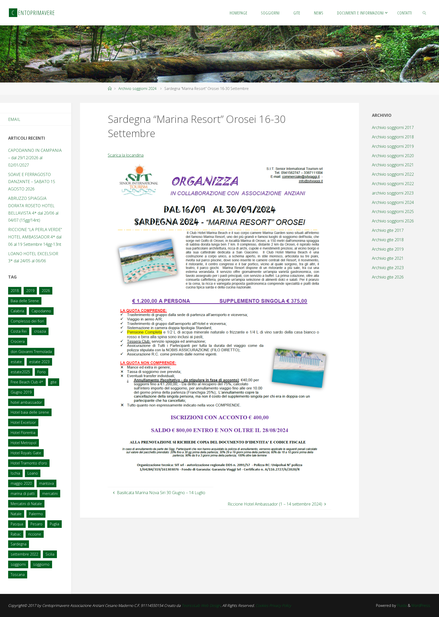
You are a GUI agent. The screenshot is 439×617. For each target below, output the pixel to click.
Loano (32, 473)
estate (16, 361)
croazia (40, 331)
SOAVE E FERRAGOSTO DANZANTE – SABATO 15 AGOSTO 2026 (31, 182)
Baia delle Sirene (25, 300)
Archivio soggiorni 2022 (393, 174)
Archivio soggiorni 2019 (393, 146)
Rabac (16, 534)
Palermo (36, 513)
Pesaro (36, 524)
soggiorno (41, 564)
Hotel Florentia (23, 432)
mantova (46, 483)
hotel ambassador (26, 402)
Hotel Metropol (23, 442)
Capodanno (41, 310)
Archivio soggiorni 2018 (393, 137)
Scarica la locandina (126, 155)
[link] (424, 12)
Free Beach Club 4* (27, 382)
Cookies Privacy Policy (273, 605)
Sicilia (49, 554)
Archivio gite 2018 (388, 239)
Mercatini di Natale (26, 503)
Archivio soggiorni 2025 (393, 211)
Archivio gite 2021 (388, 258)
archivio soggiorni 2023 (393, 193)
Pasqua (17, 524)
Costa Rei (19, 331)
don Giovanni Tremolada (31, 351)
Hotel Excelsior (23, 422)
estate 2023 (39, 361)
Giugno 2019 (21, 392)
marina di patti (23, 493)
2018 (15, 290)
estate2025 (20, 371)
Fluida (401, 605)
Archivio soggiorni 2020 (393, 155)
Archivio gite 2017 (388, 230)
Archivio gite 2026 (388, 277)
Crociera (18, 341)
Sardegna (18, 544)
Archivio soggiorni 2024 (137, 88)
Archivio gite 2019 (388, 249)
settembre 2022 (24, 554)
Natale (16, 513)
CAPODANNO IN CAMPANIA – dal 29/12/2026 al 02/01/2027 (35, 158)
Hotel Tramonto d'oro (29, 463)
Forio (41, 371)
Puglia (54, 524)
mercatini (50, 493)
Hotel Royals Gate (26, 452)
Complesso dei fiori (27, 321)
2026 (46, 290)
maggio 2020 (21, 483)
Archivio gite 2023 (388, 267)
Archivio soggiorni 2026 (393, 221)
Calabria (17, 310)
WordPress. (421, 605)
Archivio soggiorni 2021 (393, 165)
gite (54, 382)
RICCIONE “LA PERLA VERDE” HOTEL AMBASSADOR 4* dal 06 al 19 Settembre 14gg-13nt (35, 237)
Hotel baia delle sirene (30, 412)
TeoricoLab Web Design (201, 605)
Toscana (18, 574)
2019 (30, 290)
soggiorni (18, 564)
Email (14, 119)
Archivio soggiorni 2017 (393, 127)
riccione (34, 534)
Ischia (15, 473)
